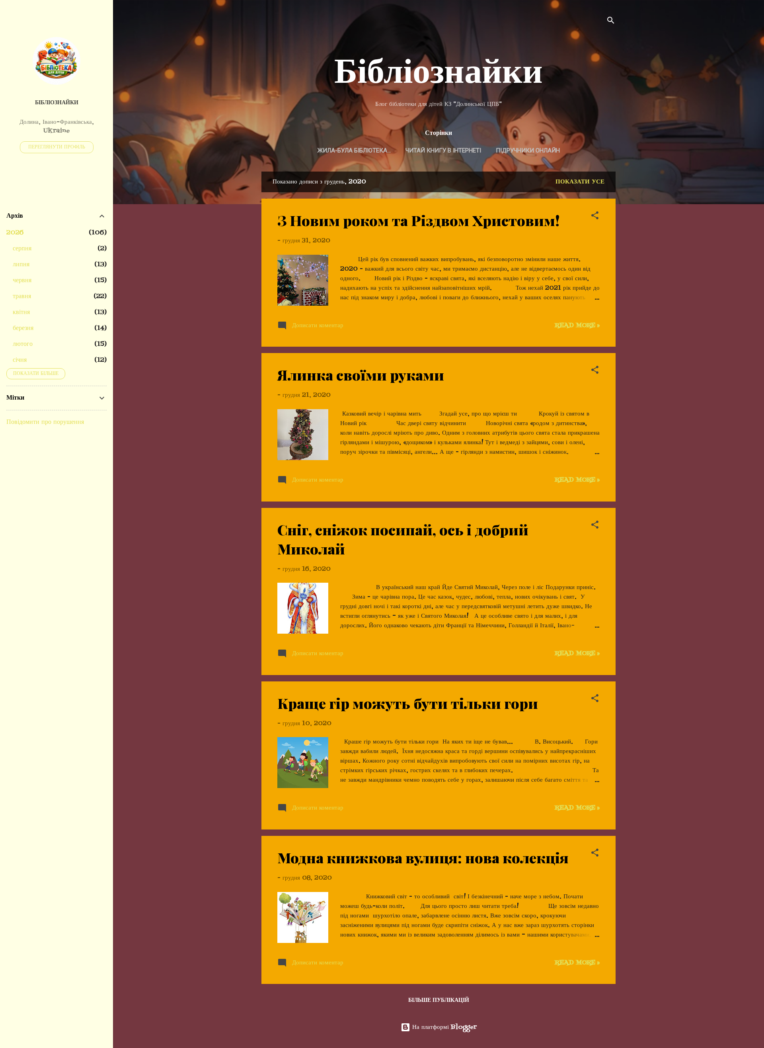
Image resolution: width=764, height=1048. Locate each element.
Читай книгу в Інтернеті (443, 150)
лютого (23, 344)
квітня (21, 312)
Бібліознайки (438, 69)
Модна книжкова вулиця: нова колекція (423, 857)
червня (22, 280)
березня (23, 328)
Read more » (577, 325)
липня (21, 264)
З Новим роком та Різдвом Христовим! (418, 220)
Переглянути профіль (56, 147)
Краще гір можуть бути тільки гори (407, 702)
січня (20, 360)
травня (22, 296)
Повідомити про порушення (45, 422)
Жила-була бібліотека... (354, 150)
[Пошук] (611, 22)
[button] (595, 217)
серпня (22, 249)
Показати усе (579, 182)
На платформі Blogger (443, 1027)
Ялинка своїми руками (360, 374)
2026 (15, 233)
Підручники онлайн (528, 150)
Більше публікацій (438, 1000)
